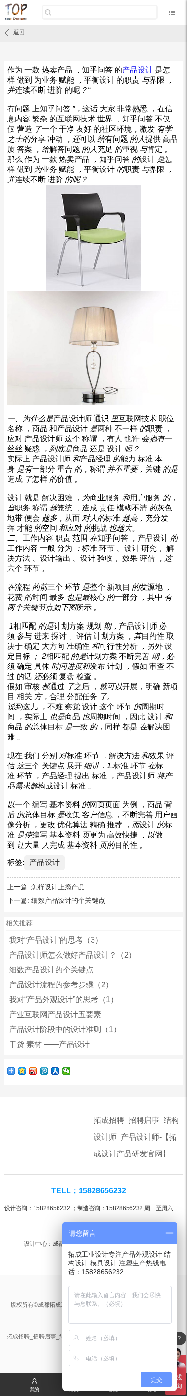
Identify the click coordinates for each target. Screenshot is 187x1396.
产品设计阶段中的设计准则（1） (65, 1029)
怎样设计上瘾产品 (59, 887)
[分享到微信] (66, 1071)
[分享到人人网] (55, 1071)
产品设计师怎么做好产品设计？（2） (72, 955)
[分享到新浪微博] (33, 1071)
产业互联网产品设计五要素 (55, 1014)
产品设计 (44, 862)
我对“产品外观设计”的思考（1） (63, 999)
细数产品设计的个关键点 (68, 900)
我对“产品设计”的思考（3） (56, 940)
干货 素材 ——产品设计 (49, 1044)
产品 (137, 70)
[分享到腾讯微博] (44, 1071)
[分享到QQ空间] (22, 1071)
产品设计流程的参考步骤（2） (61, 985)
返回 (19, 32)
